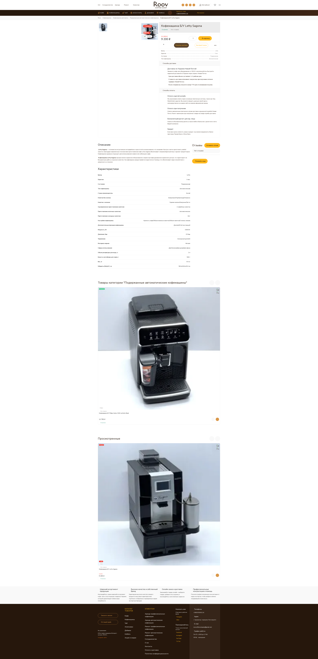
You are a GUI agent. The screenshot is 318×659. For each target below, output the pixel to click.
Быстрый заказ (201, 45)
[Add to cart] (217, 419)
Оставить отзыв (212, 145)
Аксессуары (129, 627)
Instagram (179, 635)
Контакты (148, 646)
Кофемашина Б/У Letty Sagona (108, 569)
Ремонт (126, 5)
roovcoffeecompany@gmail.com (202, 627)
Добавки (128, 630)
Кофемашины (130, 620)
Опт (99, 5)
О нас (147, 643)
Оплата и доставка (152, 650)
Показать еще (200, 161)
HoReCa (127, 634)
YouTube (178, 638)
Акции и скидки (130, 638)
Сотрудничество (107, 5)
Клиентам (136, 5)
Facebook (179, 632)
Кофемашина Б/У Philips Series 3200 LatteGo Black (114, 413)
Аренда (117, 5)
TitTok (178, 641)
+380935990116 (182, 14)
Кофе (127, 616)
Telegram (179, 617)
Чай (126, 623)
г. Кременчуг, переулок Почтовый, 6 (204, 620)
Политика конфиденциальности (156, 654)
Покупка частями (181, 45)
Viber (177, 620)
